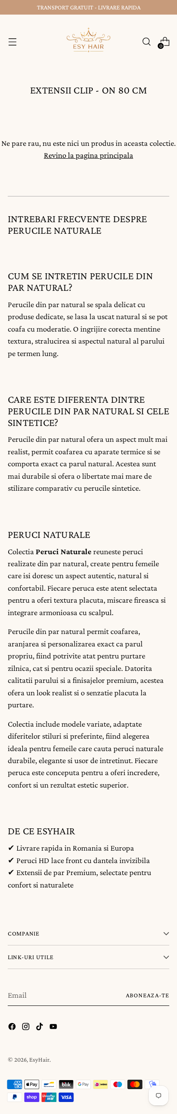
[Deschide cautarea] (146, 42)
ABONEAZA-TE (147, 995)
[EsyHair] (88, 41)
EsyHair (39, 1059)
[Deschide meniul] (12, 42)
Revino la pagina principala (88, 155)
